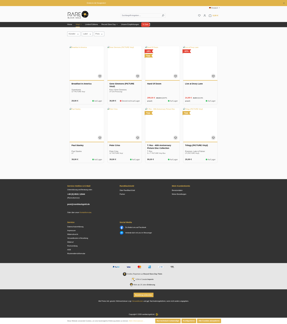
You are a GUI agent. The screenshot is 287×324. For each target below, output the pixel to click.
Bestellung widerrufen (143, 295)
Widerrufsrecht (72, 234)
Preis (97, 34)
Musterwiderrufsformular (76, 253)
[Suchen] (163, 15)
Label (85, 34)
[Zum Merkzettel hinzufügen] (100, 76)
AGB (69, 250)
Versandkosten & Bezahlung (77, 238)
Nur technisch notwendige (168, 321)
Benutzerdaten (177, 190)
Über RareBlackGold (127, 190)
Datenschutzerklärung (75, 227)
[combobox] (140, 15)
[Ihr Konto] (204, 15)
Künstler (72, 34)
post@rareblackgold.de (78, 204)
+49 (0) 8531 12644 (76, 194)
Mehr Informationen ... (137, 321)
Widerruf (70, 242)
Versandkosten (137, 301)
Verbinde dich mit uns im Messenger (138, 233)
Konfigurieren (189, 321)
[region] (143, 3)
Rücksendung (72, 246)
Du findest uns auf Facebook (135, 227)
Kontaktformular (85, 212)
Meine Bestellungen (179, 194)
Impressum (71, 230)
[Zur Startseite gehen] (78, 15)
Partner (122, 194)
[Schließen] (284, 3)
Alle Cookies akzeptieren (209, 321)
